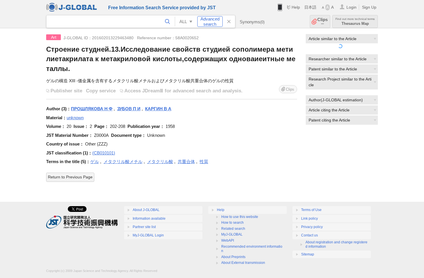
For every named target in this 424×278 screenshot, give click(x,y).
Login (351, 7)
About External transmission (243, 263)
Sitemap (307, 254)
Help (296, 7)
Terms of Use (311, 210)
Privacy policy (312, 227)
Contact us (309, 235)
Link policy (309, 219)
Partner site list (144, 227)
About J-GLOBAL (146, 210)
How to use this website (239, 217)
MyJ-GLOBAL (232, 234)
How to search (232, 223)
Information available (149, 219)
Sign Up (369, 7)
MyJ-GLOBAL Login (148, 235)
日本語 (310, 7)
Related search (233, 229)
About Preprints (233, 257)
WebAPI (227, 240)
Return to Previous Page (70, 177)
